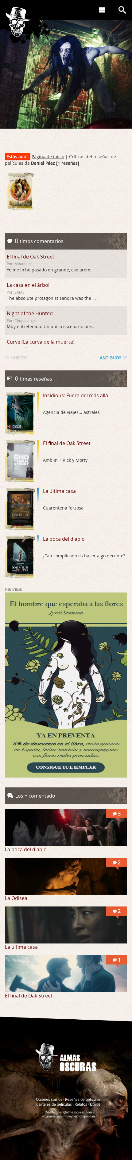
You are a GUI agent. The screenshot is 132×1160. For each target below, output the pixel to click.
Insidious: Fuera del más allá (75, 395)
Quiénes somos (49, 1099)
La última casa (59, 491)
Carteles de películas (54, 1104)
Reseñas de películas (83, 1099)
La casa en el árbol (28, 285)
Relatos (81, 1104)
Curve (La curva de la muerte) (41, 341)
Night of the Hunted (30, 313)
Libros (95, 1104)
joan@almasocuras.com (74, 1112)
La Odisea (16, 898)
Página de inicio (48, 156)
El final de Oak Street (30, 256)
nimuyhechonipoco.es (79, 1116)
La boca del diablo (64, 538)
